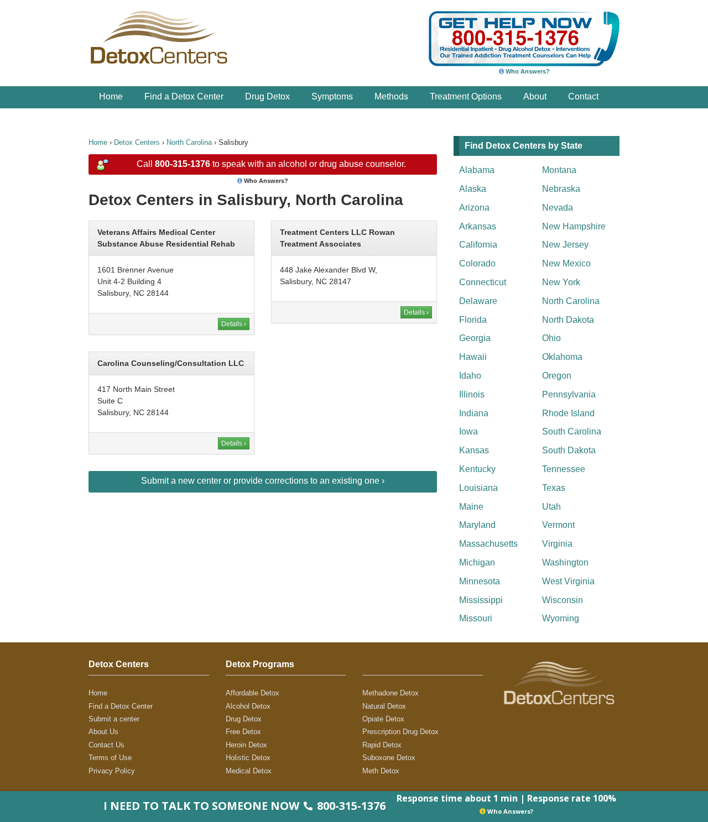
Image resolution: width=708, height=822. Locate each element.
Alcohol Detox (248, 706)
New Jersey (565, 244)
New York (561, 282)
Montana (559, 170)
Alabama (476, 170)
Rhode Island (568, 413)
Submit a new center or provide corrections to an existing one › (262, 480)
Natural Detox (384, 706)
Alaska (472, 188)
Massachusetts (488, 543)
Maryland (477, 525)
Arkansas (477, 226)
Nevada (557, 207)
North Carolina (189, 142)
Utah (551, 506)
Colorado (477, 263)
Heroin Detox (246, 745)
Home (111, 96)
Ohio (551, 338)
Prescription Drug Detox (400, 731)
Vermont (558, 525)
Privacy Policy (111, 771)
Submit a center (113, 719)
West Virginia (568, 581)
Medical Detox (249, 771)
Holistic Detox (248, 757)
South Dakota (569, 450)
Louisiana (478, 488)
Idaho (470, 375)
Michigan (477, 562)
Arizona (474, 207)
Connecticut (482, 282)
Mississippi (481, 600)
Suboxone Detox (388, 757)
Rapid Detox (382, 745)
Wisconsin (562, 600)
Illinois (472, 394)
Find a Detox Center (183, 96)
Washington (565, 562)
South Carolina (571, 431)
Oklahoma (562, 357)
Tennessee (563, 469)
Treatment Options (466, 96)
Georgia (475, 338)
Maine (471, 506)
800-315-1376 (182, 164)
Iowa (468, 431)
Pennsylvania (569, 394)
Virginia (557, 543)
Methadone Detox (390, 693)
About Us (103, 731)
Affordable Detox (252, 693)
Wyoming (560, 618)
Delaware (478, 301)
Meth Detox (380, 771)
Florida (473, 319)
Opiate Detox (383, 719)
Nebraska (561, 188)
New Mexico (566, 263)
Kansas (474, 450)
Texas (553, 488)
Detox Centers (137, 142)
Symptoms (332, 96)
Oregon (556, 375)
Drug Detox (267, 96)
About (534, 96)
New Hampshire (574, 226)
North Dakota (568, 319)
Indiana (473, 413)
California (478, 244)
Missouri (475, 618)
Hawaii (473, 357)
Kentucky (477, 469)
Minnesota (479, 581)
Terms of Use (110, 757)
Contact (583, 96)
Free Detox (243, 731)
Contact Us (106, 745)
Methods (391, 96)
